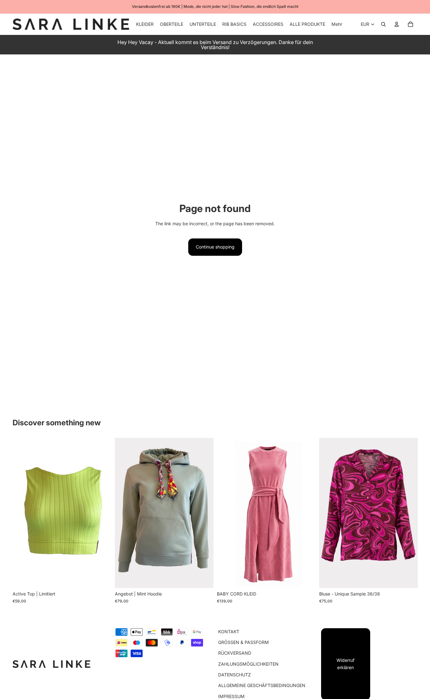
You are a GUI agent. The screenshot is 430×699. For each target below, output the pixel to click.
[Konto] (397, 24)
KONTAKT (228, 631)
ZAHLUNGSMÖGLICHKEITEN (248, 664)
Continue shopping (215, 246)
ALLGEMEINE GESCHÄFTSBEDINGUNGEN (261, 685)
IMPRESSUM (231, 696)
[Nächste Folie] (101, 513)
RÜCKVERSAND (234, 653)
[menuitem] (336, 24)
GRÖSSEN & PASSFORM (243, 642)
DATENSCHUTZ (234, 674)
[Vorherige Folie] (22, 513)
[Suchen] (383, 24)
